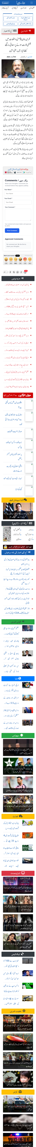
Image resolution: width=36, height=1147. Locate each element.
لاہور (30, 529)
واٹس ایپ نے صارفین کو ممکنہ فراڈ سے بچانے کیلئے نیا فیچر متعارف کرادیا (11, 991)
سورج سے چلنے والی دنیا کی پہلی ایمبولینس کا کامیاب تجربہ (11, 1003)
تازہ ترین (23, 8)
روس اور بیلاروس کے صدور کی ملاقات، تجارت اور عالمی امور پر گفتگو (11, 728)
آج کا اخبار (15, 8)
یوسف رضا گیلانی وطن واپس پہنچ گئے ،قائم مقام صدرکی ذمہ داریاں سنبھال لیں (18, 591)
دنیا (16, 679)
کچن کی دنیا (19, 489)
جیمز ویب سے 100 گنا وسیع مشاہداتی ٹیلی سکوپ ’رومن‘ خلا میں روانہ (11, 966)
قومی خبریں (16, 622)
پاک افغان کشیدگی (25, 24)
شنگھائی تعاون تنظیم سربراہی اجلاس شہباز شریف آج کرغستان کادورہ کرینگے (18, 571)
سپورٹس (16, 735)
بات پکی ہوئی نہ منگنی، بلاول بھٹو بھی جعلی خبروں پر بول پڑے (11, 658)
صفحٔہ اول (32, 8)
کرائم (15, 1092)
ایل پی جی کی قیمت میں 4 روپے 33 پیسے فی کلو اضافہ (11, 840)
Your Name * (8, 189)
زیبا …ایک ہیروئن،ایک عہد (12, 478)
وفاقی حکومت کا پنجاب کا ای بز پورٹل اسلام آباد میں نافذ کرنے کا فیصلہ (11, 853)
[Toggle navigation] (31, 3)
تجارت (15, 816)
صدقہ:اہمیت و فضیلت (14, 431)
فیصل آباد (16, 529)
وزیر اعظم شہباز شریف (25, 19)
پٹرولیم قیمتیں (10, 24)
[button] (5, 511)
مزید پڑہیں (16, 278)
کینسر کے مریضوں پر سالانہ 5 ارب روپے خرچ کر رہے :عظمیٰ (17, 581)
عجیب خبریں (16, 1011)
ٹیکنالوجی (15, 954)
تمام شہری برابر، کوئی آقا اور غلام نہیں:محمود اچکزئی (17, 600)
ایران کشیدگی (11, 18)
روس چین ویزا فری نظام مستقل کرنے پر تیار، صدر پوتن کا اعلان (11, 715)
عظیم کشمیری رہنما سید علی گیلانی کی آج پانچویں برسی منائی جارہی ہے (11, 633)
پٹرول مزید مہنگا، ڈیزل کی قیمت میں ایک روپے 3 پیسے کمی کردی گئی (11, 828)
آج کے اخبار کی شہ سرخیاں (16, 552)
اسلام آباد (28, 534)
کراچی (30, 539)
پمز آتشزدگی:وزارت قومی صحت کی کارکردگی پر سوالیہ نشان (17, 561)
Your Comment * (10, 207)
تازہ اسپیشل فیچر (16, 500)
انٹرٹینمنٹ (15, 873)
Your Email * (8, 198)
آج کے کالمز (5, 8)
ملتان (18, 539)
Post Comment (12, 230)
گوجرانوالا (17, 534)
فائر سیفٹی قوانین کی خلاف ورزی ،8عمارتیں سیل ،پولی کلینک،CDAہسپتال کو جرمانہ (17, 610)
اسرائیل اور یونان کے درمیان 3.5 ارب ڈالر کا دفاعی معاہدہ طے (11, 703)
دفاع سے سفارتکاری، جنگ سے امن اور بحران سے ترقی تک (13, 419)
